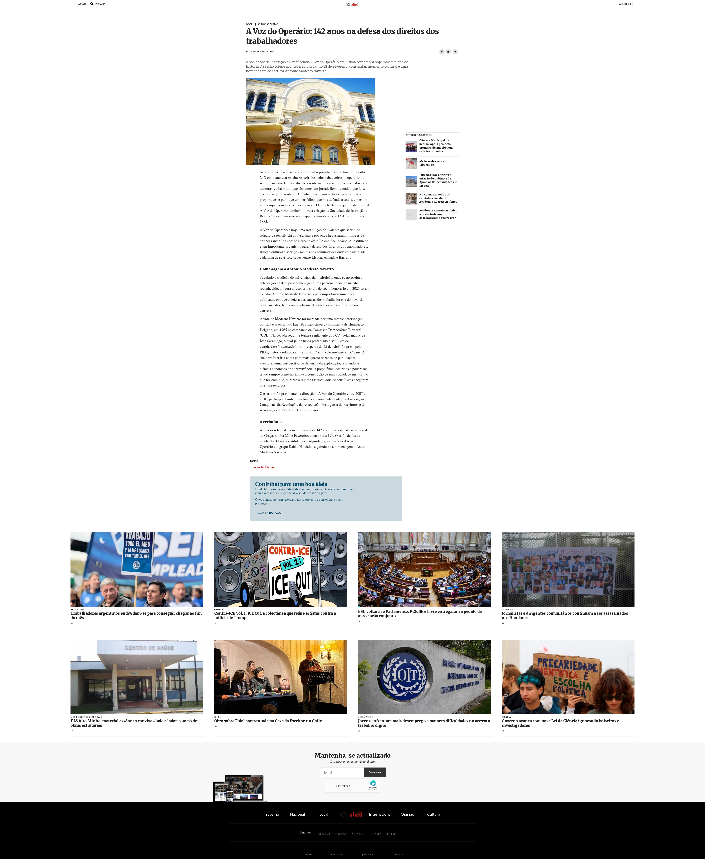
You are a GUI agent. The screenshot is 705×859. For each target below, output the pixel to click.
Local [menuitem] (323, 814)
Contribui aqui (270, 512)
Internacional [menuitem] (380, 814)
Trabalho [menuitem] (271, 814)
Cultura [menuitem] (433, 814)
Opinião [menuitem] (407, 814)
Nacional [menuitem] (297, 814)
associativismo (263, 467)
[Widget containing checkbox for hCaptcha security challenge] (352, 785)
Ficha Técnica (337, 854)
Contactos (398, 854)
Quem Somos (368, 854)
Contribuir (307, 854)
